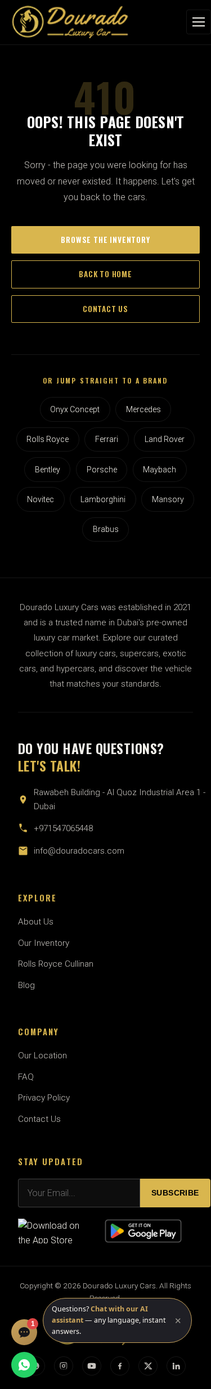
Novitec (40, 499)
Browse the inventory (105, 239)
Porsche (102, 469)
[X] (148, 1366)
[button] (117, 1320)
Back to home (105, 273)
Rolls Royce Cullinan (55, 964)
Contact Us (39, 1119)
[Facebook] (119, 1366)
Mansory (168, 499)
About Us (35, 922)
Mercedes (143, 409)
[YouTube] (91, 1366)
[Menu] (198, 22)
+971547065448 (63, 828)
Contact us (105, 308)
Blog (26, 985)
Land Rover (165, 439)
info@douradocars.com (79, 851)
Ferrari (106, 439)
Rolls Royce (47, 439)
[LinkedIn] (176, 1366)
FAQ (26, 1077)
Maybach (159, 469)
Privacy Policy (44, 1098)
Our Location (42, 1055)
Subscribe (175, 1193)
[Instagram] (63, 1366)
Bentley (47, 469)
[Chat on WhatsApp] (24, 1365)
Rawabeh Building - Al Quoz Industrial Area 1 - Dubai (119, 799)
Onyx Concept (75, 409)
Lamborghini (102, 499)
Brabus (106, 529)
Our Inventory (43, 943)
